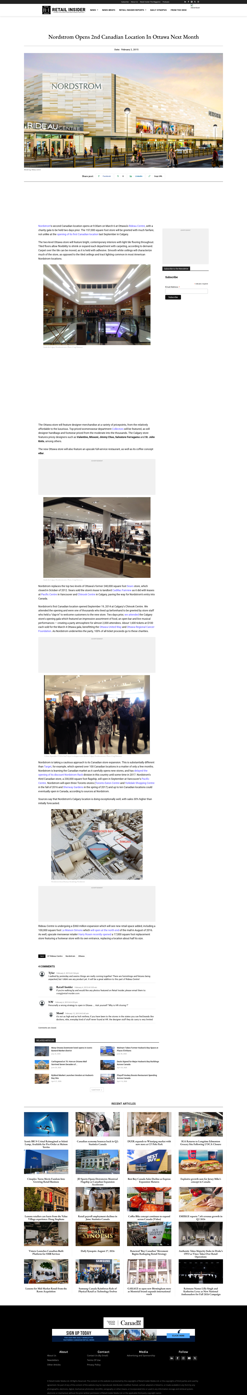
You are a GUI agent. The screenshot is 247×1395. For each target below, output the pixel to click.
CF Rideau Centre (54, 956)
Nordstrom (44, 225)
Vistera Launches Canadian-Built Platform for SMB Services (46, 1252)
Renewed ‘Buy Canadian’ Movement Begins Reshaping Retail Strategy (149, 1252)
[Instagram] (198, 2)
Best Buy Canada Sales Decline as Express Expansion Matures (149, 1180)
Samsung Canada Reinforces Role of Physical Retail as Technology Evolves (97, 1290)
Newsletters (53, 1360)
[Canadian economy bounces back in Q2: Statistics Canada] (98, 1124)
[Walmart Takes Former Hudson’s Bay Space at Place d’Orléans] (107, 1051)
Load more (96, 1089)
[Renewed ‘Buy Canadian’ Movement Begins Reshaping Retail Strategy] (149, 1234)
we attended (132, 614)
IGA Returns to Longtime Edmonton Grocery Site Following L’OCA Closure (200, 1143)
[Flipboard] (191, 2)
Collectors (118, 428)
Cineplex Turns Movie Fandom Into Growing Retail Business (46, 1180)
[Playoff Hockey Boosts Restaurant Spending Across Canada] (107, 1079)
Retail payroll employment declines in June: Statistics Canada (97, 1218)
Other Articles (54, 1364)
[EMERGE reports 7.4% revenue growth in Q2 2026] (201, 1199)
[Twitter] (195, 2)
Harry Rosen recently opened (94, 934)
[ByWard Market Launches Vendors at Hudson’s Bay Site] (42, 1079)
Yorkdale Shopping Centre (140, 782)
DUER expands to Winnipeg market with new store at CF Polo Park (149, 1143)
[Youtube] (189, 1358)
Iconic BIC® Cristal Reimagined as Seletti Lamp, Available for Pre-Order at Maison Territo (46, 1144)
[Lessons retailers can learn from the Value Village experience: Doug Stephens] (46, 1199)
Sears (130, 586)
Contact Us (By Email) (97, 1355)
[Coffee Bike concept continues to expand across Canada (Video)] (149, 1199)
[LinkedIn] (185, 2)
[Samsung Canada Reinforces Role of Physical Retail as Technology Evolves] (98, 1271)
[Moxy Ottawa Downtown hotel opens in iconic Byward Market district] (42, 1051)
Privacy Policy (94, 1364)
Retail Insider (64, 987)
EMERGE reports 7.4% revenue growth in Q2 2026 (200, 1218)
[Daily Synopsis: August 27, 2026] (98, 1234)
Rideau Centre (137, 225)
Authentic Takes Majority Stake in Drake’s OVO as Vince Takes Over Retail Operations (201, 1253)
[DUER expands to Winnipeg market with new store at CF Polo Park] (149, 1124)
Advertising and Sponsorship (141, 1355)
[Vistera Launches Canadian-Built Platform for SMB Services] (46, 1234)
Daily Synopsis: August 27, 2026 (97, 1251)
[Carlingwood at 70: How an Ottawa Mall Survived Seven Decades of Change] (42, 1065)
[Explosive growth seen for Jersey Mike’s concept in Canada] (201, 1162)
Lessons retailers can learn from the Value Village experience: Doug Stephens (46, 1218)
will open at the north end (104, 930)
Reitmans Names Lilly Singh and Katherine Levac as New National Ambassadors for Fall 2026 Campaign (201, 1291)
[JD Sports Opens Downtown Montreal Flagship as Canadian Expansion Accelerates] (98, 1162)
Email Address (172, 287)
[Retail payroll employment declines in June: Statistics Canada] (98, 1199)
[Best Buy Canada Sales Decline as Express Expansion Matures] (149, 1162)
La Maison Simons (72, 930)
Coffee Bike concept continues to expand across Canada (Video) (149, 1218)
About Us (51, 1355)
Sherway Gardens (73, 787)
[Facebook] (188, 2)
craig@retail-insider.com (67, 993)
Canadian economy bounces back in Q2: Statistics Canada (97, 1143)
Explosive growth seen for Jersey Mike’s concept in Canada (201, 1180)
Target (47, 766)
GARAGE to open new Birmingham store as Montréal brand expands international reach (149, 1291)
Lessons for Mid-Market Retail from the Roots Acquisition (46, 1290)
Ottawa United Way (110, 626)
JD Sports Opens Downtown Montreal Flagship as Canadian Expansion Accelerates (97, 1181)
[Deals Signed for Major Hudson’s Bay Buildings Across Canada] (107, 1065)
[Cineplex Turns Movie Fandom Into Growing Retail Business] (46, 1162)
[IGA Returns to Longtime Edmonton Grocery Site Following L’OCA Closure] (201, 1124)
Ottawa (81, 956)
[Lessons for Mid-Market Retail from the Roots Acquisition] (46, 1271)
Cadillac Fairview (122, 590)
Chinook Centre (86, 594)
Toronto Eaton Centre (107, 782)
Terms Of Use (93, 1360)
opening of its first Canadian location (77, 234)
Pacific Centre (49, 594)
